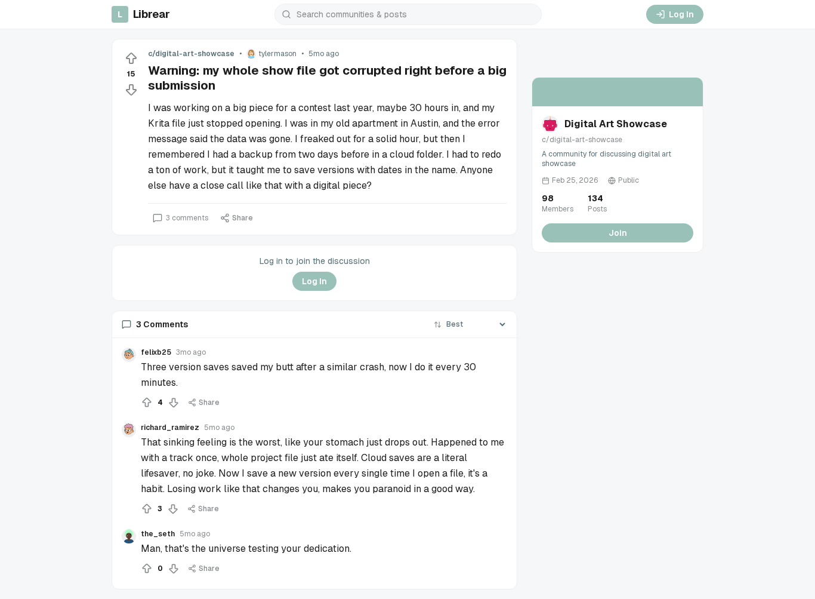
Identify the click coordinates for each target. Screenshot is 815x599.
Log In (681, 14)
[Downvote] (131, 89)
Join (618, 233)
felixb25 (156, 352)
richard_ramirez (170, 427)
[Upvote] (131, 58)
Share (242, 218)
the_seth (158, 534)
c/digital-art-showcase (191, 54)
